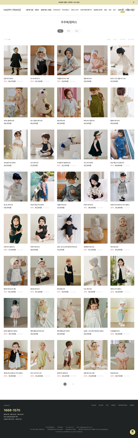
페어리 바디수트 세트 (10, 289)
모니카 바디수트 (35, 78)
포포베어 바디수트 (89, 247)
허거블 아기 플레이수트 (63, 163)
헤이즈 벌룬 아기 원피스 (10, 331)
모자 (110, 10)
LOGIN (123, 10)
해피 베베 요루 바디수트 (37, 331)
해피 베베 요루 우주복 (63, 331)
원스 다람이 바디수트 (36, 120)
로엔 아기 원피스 (8, 78)
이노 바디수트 (88, 289)
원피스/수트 (75, 10)
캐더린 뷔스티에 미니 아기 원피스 (13, 373)
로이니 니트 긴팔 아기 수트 (118, 78)
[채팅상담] (132, 432)
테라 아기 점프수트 (89, 120)
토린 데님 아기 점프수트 (117, 163)
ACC (114, 10)
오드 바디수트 (34, 163)
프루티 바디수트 (35, 247)
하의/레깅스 (65, 10)
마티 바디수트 (114, 247)
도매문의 (132, 405)
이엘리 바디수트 (61, 205)
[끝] (73, 384)
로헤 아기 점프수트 (62, 373)
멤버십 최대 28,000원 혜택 (69, 2)
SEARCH (128, 10)
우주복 (68, 31)
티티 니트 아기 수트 (36, 373)
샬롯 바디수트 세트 (89, 373)
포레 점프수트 (61, 289)
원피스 (77, 31)
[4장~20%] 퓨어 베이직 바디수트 (67, 247)
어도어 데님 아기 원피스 (37, 205)
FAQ (107, 405)
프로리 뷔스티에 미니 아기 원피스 (119, 205)
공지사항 (101, 405)
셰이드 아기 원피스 (115, 289)
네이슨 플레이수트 (9, 120)
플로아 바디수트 (115, 120)
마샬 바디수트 (114, 373)
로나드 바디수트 (8, 205)
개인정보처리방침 (122, 405)
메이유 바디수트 (35, 289)
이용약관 (113, 405)
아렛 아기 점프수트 (9, 247)
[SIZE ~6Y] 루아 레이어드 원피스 (94, 331)
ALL (60, 31)
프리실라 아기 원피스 (10, 163)
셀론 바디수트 (88, 78)
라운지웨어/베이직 (86, 10)
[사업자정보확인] (104, 429)
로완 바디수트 (61, 120)
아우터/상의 (56, 10)
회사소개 (94, 405)
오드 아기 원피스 (88, 163)
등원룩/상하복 (98, 10)
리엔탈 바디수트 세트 (63, 78)
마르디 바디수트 (88, 205)
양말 (105, 10)
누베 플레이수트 (115, 331)
